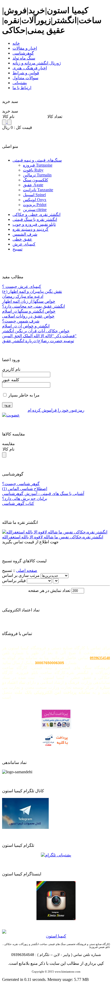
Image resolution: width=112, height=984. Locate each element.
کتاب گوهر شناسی (18, 503)
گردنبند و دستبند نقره (30, 229)
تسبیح (17, 249)
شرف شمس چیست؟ (20, 321)
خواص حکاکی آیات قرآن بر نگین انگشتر (36, 331)
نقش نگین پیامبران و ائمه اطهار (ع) (32, 291)
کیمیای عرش (24, 244)
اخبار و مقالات (25, 48)
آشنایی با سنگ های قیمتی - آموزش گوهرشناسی (43, 493)
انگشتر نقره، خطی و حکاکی (36, 214)
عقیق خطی (22, 239)
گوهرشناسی (23, 53)
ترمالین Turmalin (37, 175)
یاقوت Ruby (33, 170)
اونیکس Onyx (34, 199)
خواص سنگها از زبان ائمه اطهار (28, 301)
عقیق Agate (33, 185)
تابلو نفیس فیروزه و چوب (34, 224)
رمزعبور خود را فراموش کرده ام (56, 410)
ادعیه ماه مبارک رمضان (22, 296)
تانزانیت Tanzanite (38, 190)
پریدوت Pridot (34, 204)
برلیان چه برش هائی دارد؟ (24, 498)
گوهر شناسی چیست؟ (21, 483)
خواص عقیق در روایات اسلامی (28, 316)
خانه (16, 43)
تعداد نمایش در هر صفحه (49, 590)
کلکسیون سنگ (35, 180)
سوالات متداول (25, 78)
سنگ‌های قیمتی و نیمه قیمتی (37, 160)
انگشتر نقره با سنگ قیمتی (35, 219)
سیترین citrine (35, 209)
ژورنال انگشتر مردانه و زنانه (37, 63)
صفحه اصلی (26, 570)
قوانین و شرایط (26, 73)
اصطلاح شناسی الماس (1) (24, 488)
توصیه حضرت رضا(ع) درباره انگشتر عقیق (38, 341)
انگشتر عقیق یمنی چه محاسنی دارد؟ (33, 306)
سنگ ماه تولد (24, 58)
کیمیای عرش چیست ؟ (21, 286)
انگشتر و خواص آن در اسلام (25, 326)
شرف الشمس (25, 234)
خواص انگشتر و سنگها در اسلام (28, 311)
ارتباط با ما (22, 87)
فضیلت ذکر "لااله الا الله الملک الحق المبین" (39, 336)
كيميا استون (56, 936)
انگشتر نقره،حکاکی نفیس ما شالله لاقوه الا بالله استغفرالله (52, 537)
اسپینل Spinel (34, 195)
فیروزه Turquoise (37, 165)
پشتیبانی (20, 83)
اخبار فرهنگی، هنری (30, 68)
